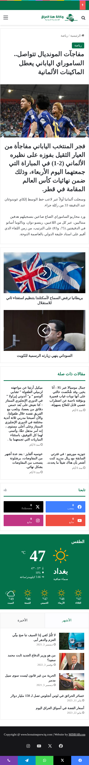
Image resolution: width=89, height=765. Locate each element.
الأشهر (66, 620)
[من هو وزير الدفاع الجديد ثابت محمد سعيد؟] (71, 661)
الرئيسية (75, 35)
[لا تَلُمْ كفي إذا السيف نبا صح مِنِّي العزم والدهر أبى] (71, 641)
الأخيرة (22, 620)
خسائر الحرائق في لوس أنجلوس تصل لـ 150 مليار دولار (47, 696)
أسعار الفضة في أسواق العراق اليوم (60, 708)
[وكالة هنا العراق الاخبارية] (59, 17)
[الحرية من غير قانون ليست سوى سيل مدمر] (71, 681)
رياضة (64, 35)
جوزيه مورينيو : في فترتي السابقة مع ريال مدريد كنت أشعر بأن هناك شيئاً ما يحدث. (66, 458)
